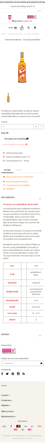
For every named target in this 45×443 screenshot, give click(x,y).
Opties (7, 170)
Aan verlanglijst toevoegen (13, 144)
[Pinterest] (13, 374)
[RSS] (23, 374)
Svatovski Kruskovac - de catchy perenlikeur (23, 33)
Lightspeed (38, 435)
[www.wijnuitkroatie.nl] (23, 18)
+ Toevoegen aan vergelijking (17, 185)
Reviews (5, 335)
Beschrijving (7, 197)
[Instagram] (18, 374)
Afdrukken (10, 189)
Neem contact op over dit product (19, 177)
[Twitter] (7, 374)
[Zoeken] (28, 27)
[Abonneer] (22, 362)
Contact (39, 11)
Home (3, 33)
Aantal (4, 122)
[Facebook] (2, 374)
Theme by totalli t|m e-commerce (22, 438)
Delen (19, 170)
